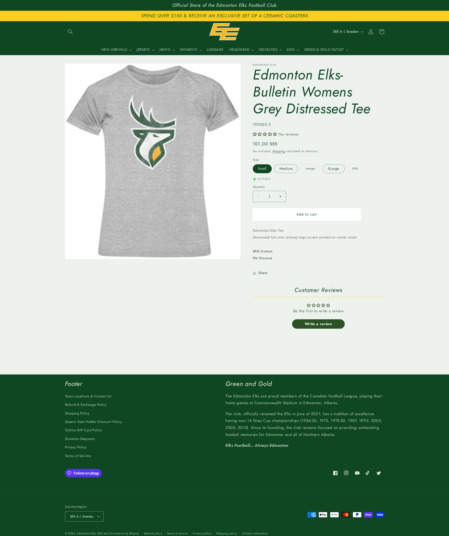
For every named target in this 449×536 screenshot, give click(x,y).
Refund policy (153, 533)
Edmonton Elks (86, 533)
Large (313, 169)
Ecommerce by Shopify (124, 533)
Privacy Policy (76, 447)
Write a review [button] (318, 324)
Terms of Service (78, 455)
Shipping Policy (77, 413)
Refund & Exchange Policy (85, 404)
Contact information (255, 533)
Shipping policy (226, 533)
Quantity (259, 187)
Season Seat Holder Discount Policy (93, 421)
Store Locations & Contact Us (88, 396)
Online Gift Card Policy (83, 430)
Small (262, 168)
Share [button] (263, 272)
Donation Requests (80, 438)
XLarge (333, 168)
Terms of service (177, 533)
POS (100, 533)
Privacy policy (202, 533)
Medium (286, 168)
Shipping (278, 151)
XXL (357, 169)
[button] (70, 31)
